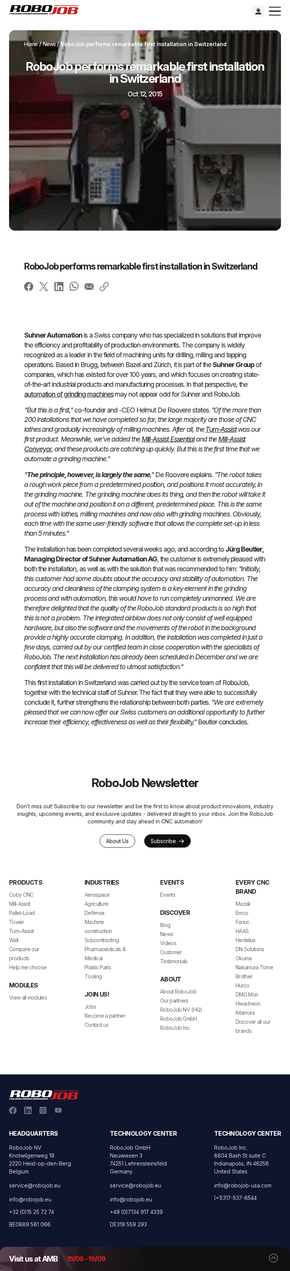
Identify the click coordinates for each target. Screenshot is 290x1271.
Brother (244, 976)
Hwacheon (248, 1003)
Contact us (96, 1024)
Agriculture (96, 904)
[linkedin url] (28, 1109)
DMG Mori (247, 994)
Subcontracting (102, 940)
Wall (13, 940)
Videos (168, 943)
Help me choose (27, 967)
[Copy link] (104, 286)
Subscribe (164, 841)
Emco (242, 913)
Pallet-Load (21, 913)
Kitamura (245, 1012)
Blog (165, 925)
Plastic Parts (98, 967)
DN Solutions (250, 949)
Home (31, 44)
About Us (117, 841)
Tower (16, 922)
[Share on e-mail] (89, 286)
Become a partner (105, 1015)
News (49, 44)
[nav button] (275, 11)
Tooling (93, 976)
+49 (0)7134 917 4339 (136, 1212)
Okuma (244, 958)
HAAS (242, 931)
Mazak (243, 904)
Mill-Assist (19, 904)
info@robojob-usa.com (242, 1185)
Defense (94, 913)
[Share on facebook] (28, 286)
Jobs (90, 1006)
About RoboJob (178, 991)
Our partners (174, 1000)
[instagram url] (43, 1109)
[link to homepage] (47, 9)
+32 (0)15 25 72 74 (31, 1212)
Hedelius (245, 940)
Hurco (243, 985)
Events (167, 894)
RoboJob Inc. (175, 1028)
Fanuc (243, 922)
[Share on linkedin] (58, 286)
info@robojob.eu (30, 1199)
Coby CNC (21, 894)
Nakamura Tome (254, 967)
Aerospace (97, 894)
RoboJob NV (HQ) (181, 1009)
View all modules (28, 997)
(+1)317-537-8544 (235, 1198)
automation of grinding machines (69, 394)
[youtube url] (58, 1109)
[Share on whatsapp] (74, 286)
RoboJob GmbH (178, 1018)
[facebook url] (13, 1109)
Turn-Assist (21, 931)
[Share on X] (43, 286)
